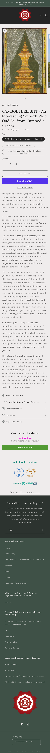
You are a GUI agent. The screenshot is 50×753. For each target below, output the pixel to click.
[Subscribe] (42, 530)
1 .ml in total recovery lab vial (18, 145)
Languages (9, 636)
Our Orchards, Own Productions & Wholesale (24, 560)
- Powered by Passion (37, 752)
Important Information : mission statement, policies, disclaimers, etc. (23, 623)
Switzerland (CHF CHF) (24, 742)
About (7, 571)
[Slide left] (19, 98)
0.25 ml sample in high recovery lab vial (23, 139)
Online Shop (10, 554)
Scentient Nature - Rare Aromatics (21, 752)
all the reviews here (28, 492)
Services (8, 566)
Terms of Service (12, 648)
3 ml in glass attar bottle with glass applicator (24, 152)
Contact (8, 577)
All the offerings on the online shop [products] (25, 682)
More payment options (25, 187)
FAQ (6, 630)
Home (7, 548)
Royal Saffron (10, 670)
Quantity (5, 159)
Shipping (14, 130)
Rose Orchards (11, 664)
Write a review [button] (25, 448)
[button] (3, 15)
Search (8, 602)
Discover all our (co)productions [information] (24, 676)
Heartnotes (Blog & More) (16, 583)
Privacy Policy (11, 642)
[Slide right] (30, 98)
